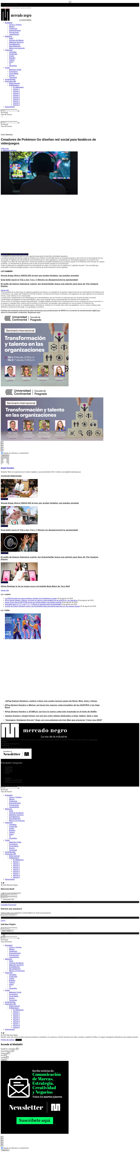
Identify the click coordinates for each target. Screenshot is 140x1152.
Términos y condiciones (13, 780)
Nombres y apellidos (8, 1049)
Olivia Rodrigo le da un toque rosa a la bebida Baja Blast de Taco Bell (35, 586)
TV (10, 64)
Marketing (8, 36)
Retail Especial (14, 83)
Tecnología (13, 77)
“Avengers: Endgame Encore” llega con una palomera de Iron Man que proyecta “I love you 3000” (53, 720)
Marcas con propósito (17, 48)
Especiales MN (10, 81)
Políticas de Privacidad (13, 782)
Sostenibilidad (10, 79)
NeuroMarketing (14, 46)
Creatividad (13, 54)
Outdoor (12, 60)
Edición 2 (16, 91)
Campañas (13, 52)
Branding (12, 58)
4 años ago (5, 148)
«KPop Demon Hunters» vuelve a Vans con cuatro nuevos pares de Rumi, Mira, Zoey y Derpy (51, 701)
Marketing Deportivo (16, 42)
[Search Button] (18, 122)
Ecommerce (13, 72)
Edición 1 (16, 89)
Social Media (13, 74)
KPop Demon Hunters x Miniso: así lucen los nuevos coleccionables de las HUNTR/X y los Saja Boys (41, 600)
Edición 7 (16, 101)
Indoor (11, 62)
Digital (7, 68)
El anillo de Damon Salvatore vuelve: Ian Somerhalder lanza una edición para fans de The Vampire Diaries (42, 606)
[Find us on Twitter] (2, 883)
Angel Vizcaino (7, 468)
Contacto (8, 778)
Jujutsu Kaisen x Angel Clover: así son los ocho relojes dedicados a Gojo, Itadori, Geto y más (51, 716)
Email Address (6, 1051)
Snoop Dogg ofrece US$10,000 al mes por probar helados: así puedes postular (40, 275)
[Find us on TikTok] (3, 883)
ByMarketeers (14, 85)
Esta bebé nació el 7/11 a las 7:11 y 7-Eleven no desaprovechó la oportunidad (39, 280)
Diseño (11, 56)
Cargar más (5, 290)
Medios (12, 27)
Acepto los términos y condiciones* (16, 453)
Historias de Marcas (16, 40)
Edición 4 (16, 95)
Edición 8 (16, 103)
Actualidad (8, 23)
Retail (11, 38)
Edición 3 (16, 93)
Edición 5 (16, 97)
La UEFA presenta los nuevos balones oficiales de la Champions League (31, 598)
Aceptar (18, 1040)
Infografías (13, 66)
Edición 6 (16, 99)
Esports (12, 75)
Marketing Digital (15, 70)
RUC (2, 1055)
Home (3, 134)
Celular (3, 1058)
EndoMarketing (14, 44)
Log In (3, 920)
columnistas (93, 740)
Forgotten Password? (8, 905)
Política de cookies (8, 1040)
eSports (14, 150)
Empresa (4, 1053)
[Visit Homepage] (16, 21)
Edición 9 (16, 105)
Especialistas (10, 107)
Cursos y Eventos (15, 25)
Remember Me (8, 899)
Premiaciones (14, 32)
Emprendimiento (15, 30)
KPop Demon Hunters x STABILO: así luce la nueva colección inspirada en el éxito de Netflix (51, 711)
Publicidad (9, 50)
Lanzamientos (14, 34)
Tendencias (13, 29)
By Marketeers (18, 87)
